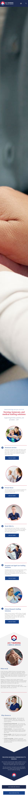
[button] (21, 3)
